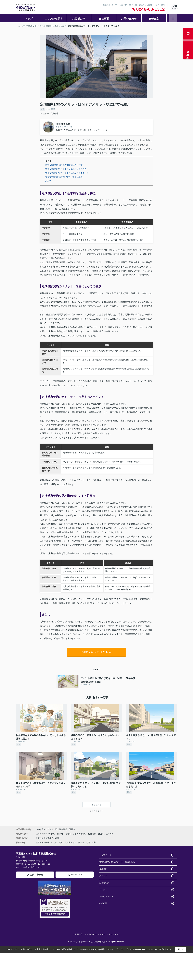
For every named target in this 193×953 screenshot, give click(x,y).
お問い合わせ (128, 18)
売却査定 (154, 18)
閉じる (181, 949)
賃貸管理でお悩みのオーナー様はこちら (117, 862)
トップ (28, 18)
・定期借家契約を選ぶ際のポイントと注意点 (63, 177)
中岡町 (52, 834)
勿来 (47, 842)
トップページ (105, 855)
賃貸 (43, 109)
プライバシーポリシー (95, 934)
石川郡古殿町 (61, 829)
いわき (54, 842)
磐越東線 (48, 838)
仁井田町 (110, 834)
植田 (38, 842)
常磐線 (39, 838)
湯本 (61, 842)
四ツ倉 (81, 842)
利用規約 (78, 934)
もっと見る (96, 805)
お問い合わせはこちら (96, 652)
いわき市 (40, 829)
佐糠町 (83, 834)
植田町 (39, 834)
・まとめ (47, 180)
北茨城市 (49, 829)
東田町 (68, 834)
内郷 (88, 842)
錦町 (46, 834)
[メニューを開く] (173, 18)
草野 (74, 842)
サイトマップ (114, 934)
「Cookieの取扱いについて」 (143, 949)
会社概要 (104, 18)
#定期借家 (54, 113)
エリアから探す (54, 18)
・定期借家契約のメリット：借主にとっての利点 (64, 169)
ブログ (102, 889)
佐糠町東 (92, 834)
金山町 (101, 834)
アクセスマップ (106, 896)
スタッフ (103, 876)
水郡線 (56, 838)
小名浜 (76, 834)
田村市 (72, 829)
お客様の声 (78, 18)
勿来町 (60, 834)
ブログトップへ (96, 811)
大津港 (68, 842)
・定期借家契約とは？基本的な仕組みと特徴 (63, 165)
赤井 (94, 842)
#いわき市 (44, 113)
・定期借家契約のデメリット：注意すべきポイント (65, 173)
